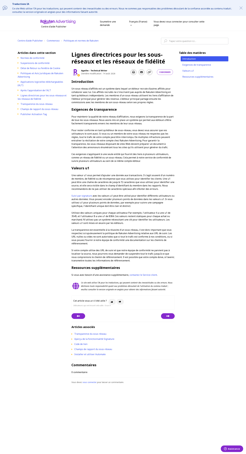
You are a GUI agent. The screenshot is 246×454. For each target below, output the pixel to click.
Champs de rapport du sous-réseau (39, 109)
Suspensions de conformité (35, 63)
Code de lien (80, 344)
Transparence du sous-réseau (36, 104)
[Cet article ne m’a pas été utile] (120, 302)
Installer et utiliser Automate (90, 354)
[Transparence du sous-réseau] (168, 316)
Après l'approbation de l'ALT (35, 90)
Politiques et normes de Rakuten (81, 40)
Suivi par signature (81, 195)
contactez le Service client (143, 274)
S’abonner (165, 72)
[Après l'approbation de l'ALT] (78, 316)
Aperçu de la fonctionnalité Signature (94, 338)
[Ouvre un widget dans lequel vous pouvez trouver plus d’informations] (232, 449)
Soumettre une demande (108, 23)
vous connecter (90, 382)
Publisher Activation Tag (33, 114)
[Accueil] (58, 21)
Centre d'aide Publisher (30, 40)
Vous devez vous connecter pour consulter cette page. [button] (179, 23)
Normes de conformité (32, 58)
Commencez (53, 40)
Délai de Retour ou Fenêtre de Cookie (40, 68)
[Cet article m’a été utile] (112, 302)
